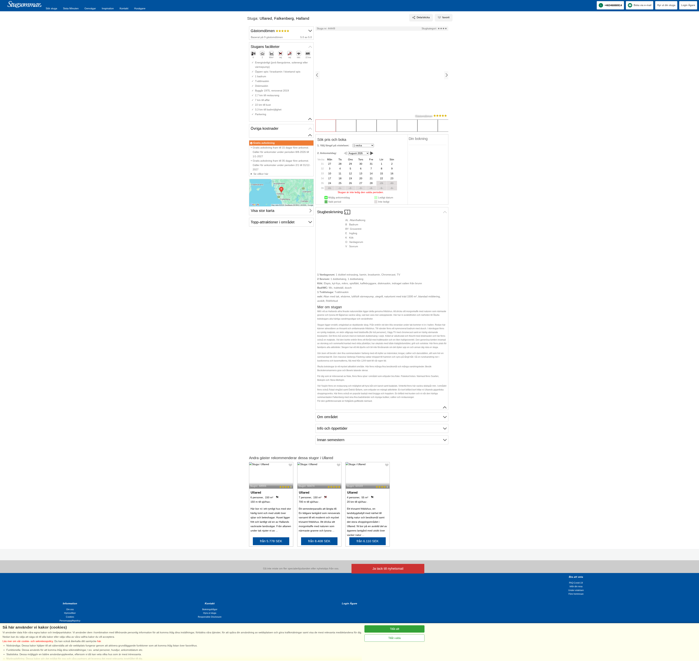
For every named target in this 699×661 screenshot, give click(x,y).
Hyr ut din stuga (666, 5)
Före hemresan (576, 594)
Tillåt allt (394, 628)
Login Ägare (688, 5)
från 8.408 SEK (319, 541)
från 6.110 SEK (368, 541)
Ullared (266, 18)
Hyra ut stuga (209, 613)
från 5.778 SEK (271, 541)
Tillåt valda (394, 638)
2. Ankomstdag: (327, 153)
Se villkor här (260, 173)
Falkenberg (284, 18)
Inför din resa (576, 586)
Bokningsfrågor (209, 609)
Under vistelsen (576, 590)
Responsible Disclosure (210, 617)
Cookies (70, 617)
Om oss (70, 609)
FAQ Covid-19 (576, 583)
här (99, 641)
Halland (302, 18)
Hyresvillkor (70, 613)
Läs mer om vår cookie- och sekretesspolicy (28, 641)
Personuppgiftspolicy (70, 620)
